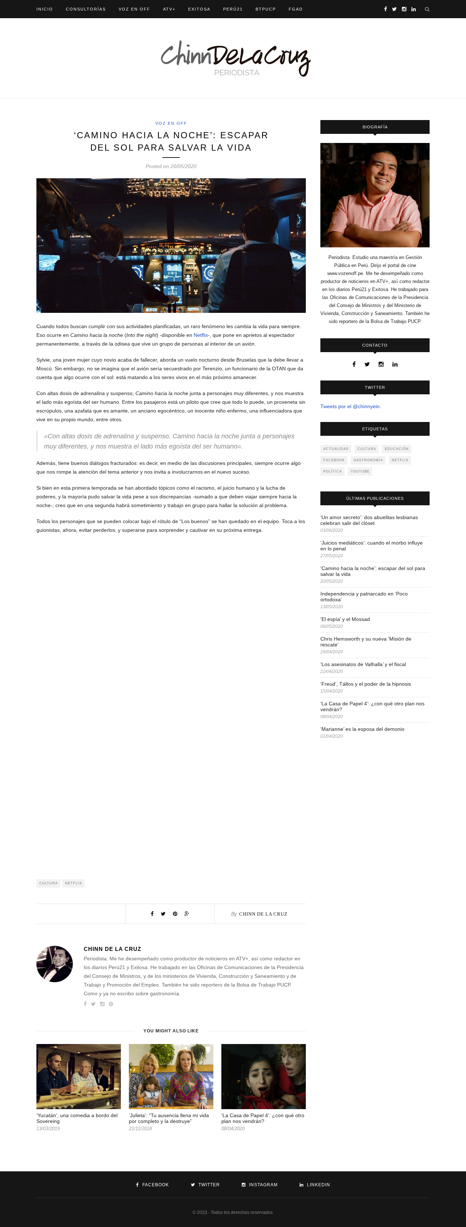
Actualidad (336, 449)
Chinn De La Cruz (263, 914)
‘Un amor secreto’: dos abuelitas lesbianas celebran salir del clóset (369, 520)
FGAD (296, 9)
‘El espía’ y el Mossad (345, 619)
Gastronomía (368, 460)
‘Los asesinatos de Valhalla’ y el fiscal (363, 664)
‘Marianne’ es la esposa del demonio (362, 729)
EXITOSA (199, 9)
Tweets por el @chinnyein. (350, 406)
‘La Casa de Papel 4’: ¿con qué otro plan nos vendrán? (262, 1118)
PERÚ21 (233, 9)
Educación (397, 449)
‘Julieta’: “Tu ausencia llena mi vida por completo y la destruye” (169, 1118)
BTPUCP (266, 9)
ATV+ (169, 9)
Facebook (334, 460)
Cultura (48, 883)
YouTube (360, 471)
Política (332, 471)
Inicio (44, 9)
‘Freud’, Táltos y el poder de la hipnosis (365, 684)
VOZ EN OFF (134, 9)
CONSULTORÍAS (86, 9)
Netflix (201, 335)
